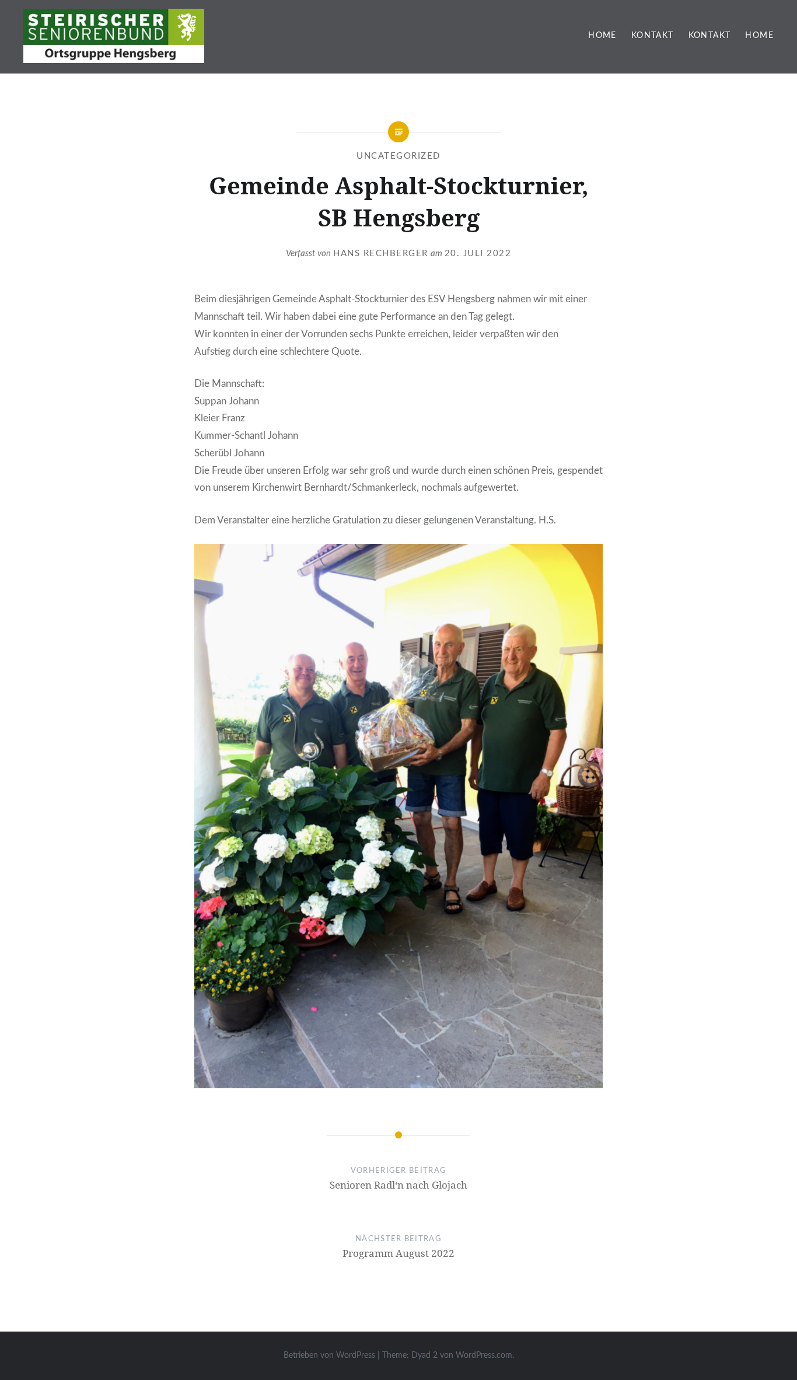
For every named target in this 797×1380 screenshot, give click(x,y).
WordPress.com (484, 1355)
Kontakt (652, 36)
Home (602, 36)
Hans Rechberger (380, 253)
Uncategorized (398, 156)
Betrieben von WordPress (329, 1355)
